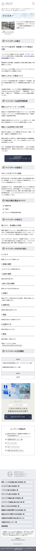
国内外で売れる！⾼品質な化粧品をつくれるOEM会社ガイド (21, 474)
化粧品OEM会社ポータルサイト (9, 4)
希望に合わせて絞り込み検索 (18, 417)
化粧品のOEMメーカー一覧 (15, 439)
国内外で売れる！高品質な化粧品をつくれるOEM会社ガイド (19, 434)
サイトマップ (17, 544)
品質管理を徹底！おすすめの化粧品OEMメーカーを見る (18, 158)
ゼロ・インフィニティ (13, 447)
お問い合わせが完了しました (15, 450)
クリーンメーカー (12, 443)
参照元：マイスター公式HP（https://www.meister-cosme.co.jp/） (12, 344)
